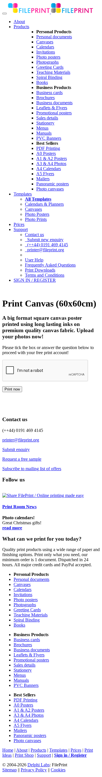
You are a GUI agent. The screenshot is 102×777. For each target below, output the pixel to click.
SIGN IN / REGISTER (35, 280)
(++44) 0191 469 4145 (46, 244)
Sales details (47, 118)
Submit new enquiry (44, 239)
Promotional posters (54, 112)
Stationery (45, 123)
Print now (12, 389)
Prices (19, 224)
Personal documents (54, 36)
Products (21, 26)
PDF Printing (48, 148)
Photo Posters (37, 214)
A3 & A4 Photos (51, 163)
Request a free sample (21, 459)
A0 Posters (46, 153)
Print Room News (19, 506)
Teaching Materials (53, 72)
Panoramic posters (52, 183)
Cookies (58, 769)
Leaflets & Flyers (51, 107)
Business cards (49, 92)
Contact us (34, 234)
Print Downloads (40, 270)
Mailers (43, 178)
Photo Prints (36, 219)
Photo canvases (50, 189)
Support (21, 229)
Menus (42, 128)
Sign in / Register (70, 755)
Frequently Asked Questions (50, 265)
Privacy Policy (34, 769)
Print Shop (24, 755)
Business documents (54, 102)
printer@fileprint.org (44, 249)
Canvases (44, 41)
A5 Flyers (45, 173)
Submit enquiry (16, 449)
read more (12, 527)
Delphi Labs (38, 764)
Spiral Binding (49, 77)
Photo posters (48, 57)
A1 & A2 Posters (51, 158)
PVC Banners (48, 138)
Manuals (44, 133)
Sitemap (9, 769)
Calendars (45, 47)
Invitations (45, 52)
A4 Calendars (48, 168)
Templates (23, 194)
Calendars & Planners (44, 204)
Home (7, 750)
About (19, 21)
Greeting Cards (49, 67)
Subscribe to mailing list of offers (31, 468)
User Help (34, 259)
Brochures (45, 97)
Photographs (47, 62)
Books (42, 82)
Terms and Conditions (44, 275)
